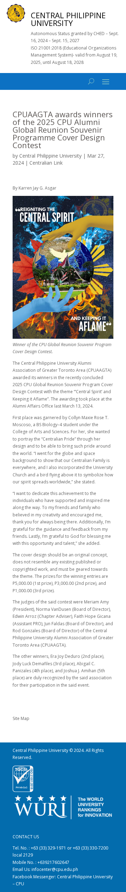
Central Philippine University (50, 155)
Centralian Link (46, 162)
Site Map (21, 718)
